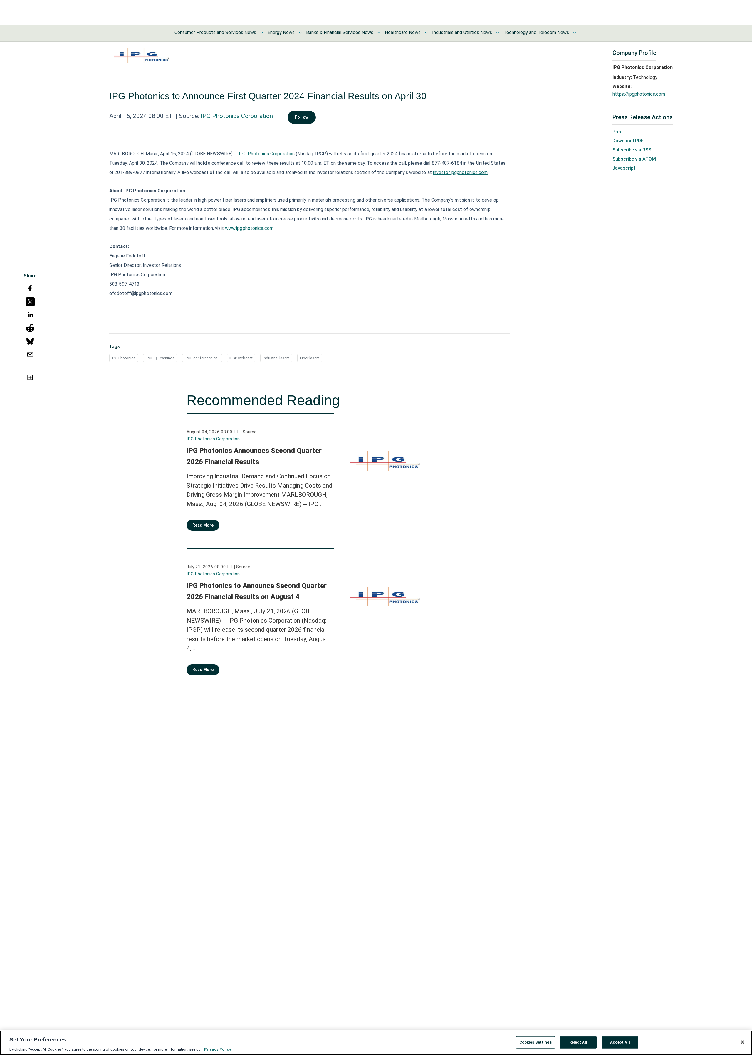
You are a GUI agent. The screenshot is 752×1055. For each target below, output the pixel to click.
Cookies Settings (535, 1042)
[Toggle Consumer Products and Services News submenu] (262, 33)
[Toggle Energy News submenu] (300, 33)
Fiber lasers (310, 358)
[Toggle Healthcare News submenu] (426, 33)
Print (617, 131)
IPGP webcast (241, 358)
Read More (203, 525)
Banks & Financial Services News (339, 32)
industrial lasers (276, 358)
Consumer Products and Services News (215, 32)
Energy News (281, 32)
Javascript (624, 168)
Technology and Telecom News (536, 32)
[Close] (742, 1042)
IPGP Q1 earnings (160, 358)
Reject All (578, 1042)
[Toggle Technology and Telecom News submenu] (575, 33)
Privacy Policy (217, 1049)
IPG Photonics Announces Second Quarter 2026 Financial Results (254, 456)
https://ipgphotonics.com (638, 94)
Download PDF (628, 141)
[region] (376, 1042)
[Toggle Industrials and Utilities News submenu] (498, 33)
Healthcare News (403, 32)
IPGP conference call (202, 358)
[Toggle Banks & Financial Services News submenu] (379, 33)
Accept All (620, 1042)
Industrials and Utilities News (462, 32)
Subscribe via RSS (631, 150)
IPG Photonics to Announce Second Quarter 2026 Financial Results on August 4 (257, 591)
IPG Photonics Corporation (237, 115)
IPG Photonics (123, 358)
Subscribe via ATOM (634, 159)
